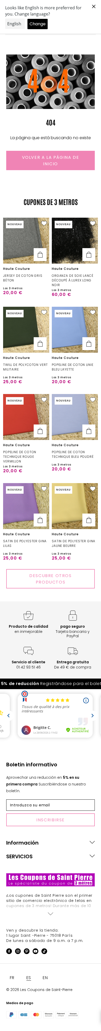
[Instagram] (18, 952)
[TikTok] (44, 952)
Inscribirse (50, 820)
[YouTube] (35, 952)
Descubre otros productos (50, 579)
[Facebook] (9, 952)
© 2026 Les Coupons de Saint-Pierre (39, 989)
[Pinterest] (27, 952)
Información (22, 842)
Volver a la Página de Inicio (50, 160)
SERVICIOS (19, 856)
